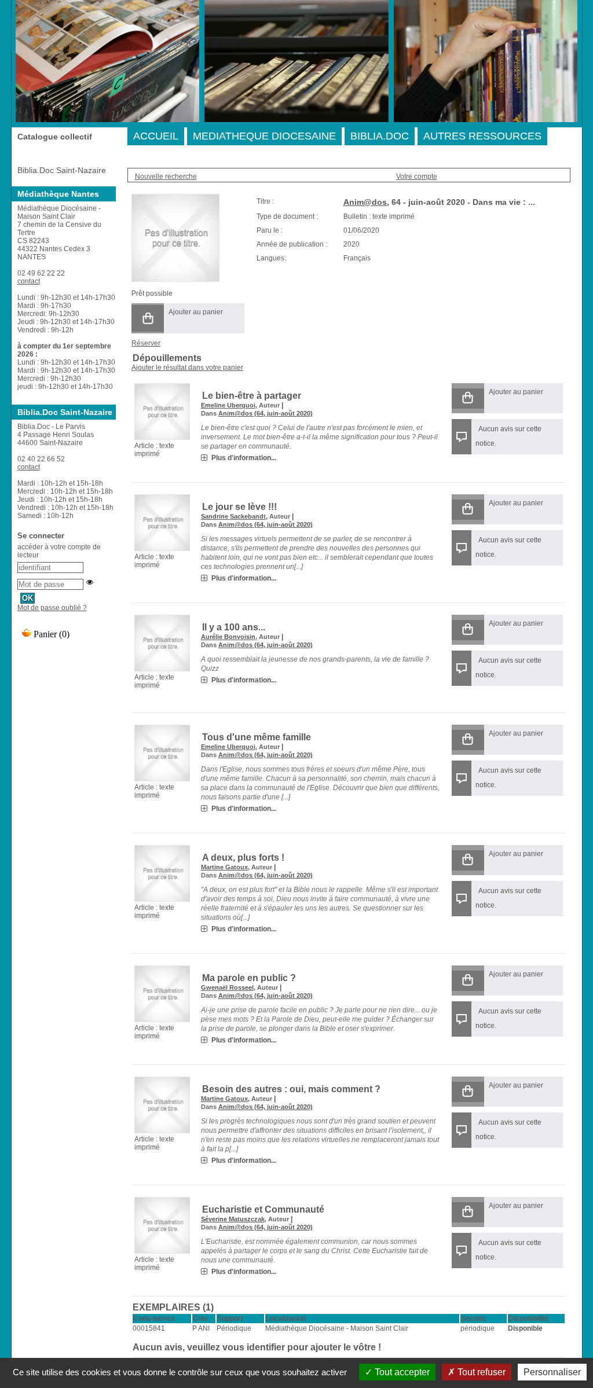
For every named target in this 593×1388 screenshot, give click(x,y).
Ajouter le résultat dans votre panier (187, 367)
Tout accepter (401, 1372)
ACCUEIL (155, 136)
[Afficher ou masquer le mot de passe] (89, 582)
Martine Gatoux (224, 867)
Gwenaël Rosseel (227, 987)
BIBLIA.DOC (379, 136)
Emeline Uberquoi (228, 405)
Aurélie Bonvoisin (228, 636)
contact (28, 281)
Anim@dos (365, 202)
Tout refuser (480, 1372)
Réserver (145, 343)
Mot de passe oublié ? (52, 608)
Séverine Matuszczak (233, 1219)
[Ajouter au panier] (147, 318)
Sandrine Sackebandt (233, 516)
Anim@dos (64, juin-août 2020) (265, 413)
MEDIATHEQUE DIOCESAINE (264, 136)
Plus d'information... (243, 458)
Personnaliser (552, 1372)
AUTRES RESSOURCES (482, 136)
